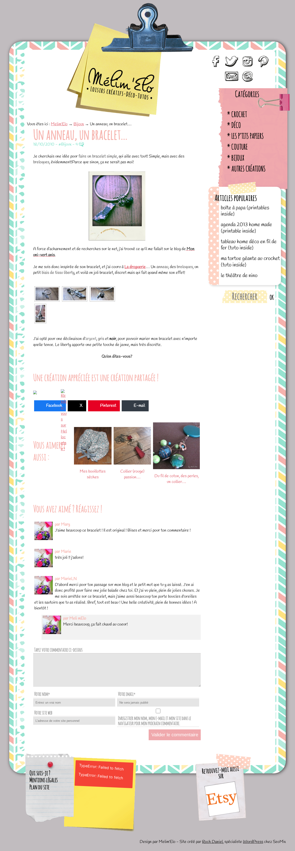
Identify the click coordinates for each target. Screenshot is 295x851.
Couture (239, 146)
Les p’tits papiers (247, 135)
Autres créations (248, 168)
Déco (236, 125)
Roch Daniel (212, 842)
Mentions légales (44, 780)
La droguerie (135, 267)
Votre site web (43, 712)
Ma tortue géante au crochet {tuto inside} (250, 262)
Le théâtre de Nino (239, 275)
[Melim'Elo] (110, 50)
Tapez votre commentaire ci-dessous (58, 649)
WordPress (253, 842)
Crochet (239, 114)
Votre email (127, 694)
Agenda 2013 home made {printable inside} (246, 228)
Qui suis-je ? (40, 773)
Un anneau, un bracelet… (80, 134)
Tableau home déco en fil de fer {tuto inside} (249, 245)
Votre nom (42, 694)
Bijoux (237, 157)
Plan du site (39, 787)
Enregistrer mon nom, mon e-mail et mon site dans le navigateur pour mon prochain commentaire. (154, 720)
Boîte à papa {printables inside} (245, 211)
